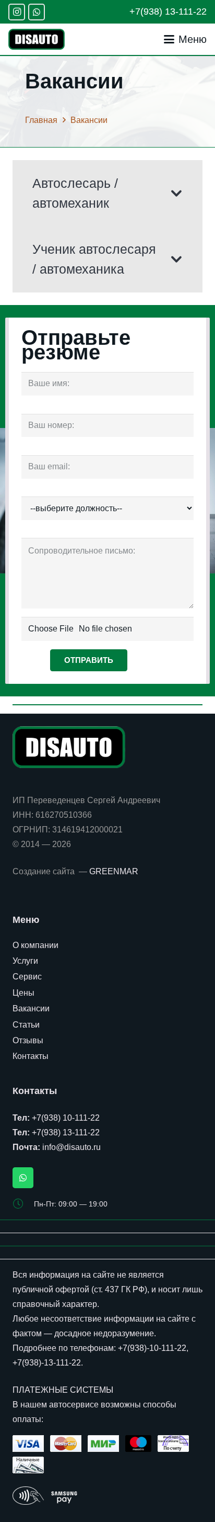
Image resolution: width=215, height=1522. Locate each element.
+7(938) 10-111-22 (66, 1117)
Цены (23, 992)
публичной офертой (51, 1289)
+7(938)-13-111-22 (47, 1362)
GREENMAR (113, 871)
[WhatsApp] (36, 12)
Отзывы (28, 1040)
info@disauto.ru (71, 1147)
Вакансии (31, 1008)
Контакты (31, 1056)
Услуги (25, 960)
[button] (185, 39)
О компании (35, 945)
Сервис (27, 976)
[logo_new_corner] (36, 39)
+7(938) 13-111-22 (66, 1132)
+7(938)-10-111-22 (152, 1348)
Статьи (26, 1024)
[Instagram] (16, 12)
